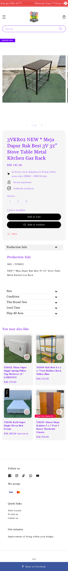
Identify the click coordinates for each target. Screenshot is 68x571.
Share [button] (14, 234)
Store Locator (15, 510)
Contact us (13, 518)
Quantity (11, 196)
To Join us (13, 514)
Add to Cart (34, 216)
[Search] (61, 29)
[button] (3, 16)
